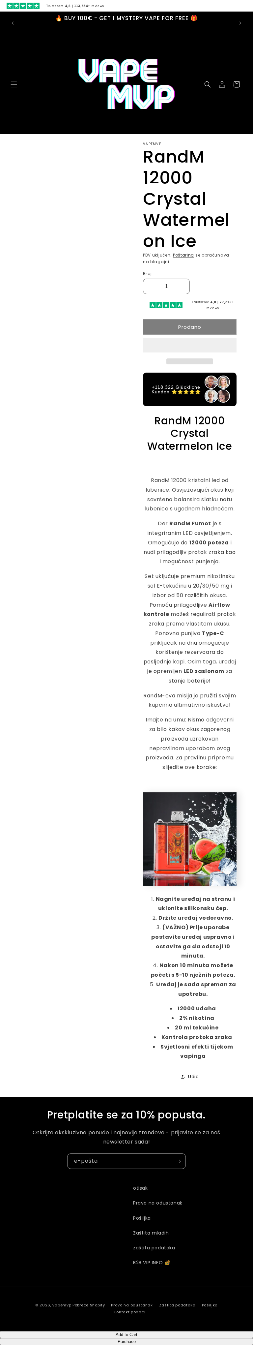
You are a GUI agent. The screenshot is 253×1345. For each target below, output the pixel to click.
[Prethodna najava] (13, 23)
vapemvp (61, 1305)
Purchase (127, 1341)
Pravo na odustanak (158, 1203)
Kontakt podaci (129, 1312)
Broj (147, 273)
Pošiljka (142, 1218)
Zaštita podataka (177, 1305)
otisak (140, 1188)
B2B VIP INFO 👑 (151, 1262)
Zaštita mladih (151, 1233)
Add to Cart (126, 1334)
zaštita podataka (154, 1247)
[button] (190, 345)
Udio (193, 1076)
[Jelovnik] (14, 84)
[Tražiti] (207, 84)
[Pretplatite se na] (178, 1161)
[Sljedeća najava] (240, 23)
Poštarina (183, 255)
